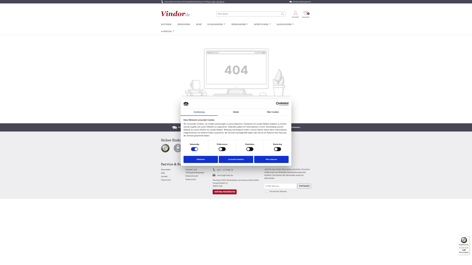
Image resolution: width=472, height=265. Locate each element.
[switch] (222, 149)
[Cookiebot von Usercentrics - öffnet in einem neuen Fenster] (278, 104)
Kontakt (164, 176)
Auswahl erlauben (236, 159)
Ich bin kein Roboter (278, 191)
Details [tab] (236, 112)
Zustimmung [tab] (199, 112)
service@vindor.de (225, 175)
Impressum (166, 180)
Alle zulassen (271, 159)
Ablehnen (201, 159)
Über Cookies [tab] (273, 112)
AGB (163, 173)
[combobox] (248, 14)
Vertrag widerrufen (224, 192)
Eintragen (304, 186)
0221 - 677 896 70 (218, 2)
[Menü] (468, 237)
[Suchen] (282, 14)
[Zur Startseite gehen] (175, 13)
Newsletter (166, 169)
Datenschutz (190, 179)
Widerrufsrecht (191, 176)
